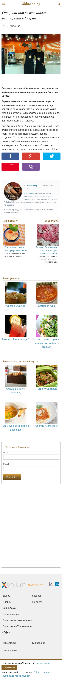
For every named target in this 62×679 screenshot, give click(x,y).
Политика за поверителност (16, 675)
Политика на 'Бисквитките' (17, 626)
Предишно (10, 220)
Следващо (52, 220)
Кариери (37, 595)
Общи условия (41, 672)
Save (11, 164)
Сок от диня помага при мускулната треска (16, 249)
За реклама (9, 608)
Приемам (9, 667)
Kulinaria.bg (32, 185)
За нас (6, 595)
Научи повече (43, 662)
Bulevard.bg (9, 643)
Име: (5, 452)
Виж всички (10, 650)
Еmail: (6, 464)
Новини (7, 602)
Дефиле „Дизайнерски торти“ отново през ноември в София (46, 250)
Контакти (37, 602)
